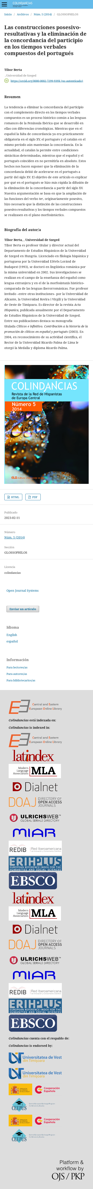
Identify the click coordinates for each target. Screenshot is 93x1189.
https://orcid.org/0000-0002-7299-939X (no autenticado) (47, 81)
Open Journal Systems (22, 590)
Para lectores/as (16, 667)
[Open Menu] (4, 4)
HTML (14, 497)
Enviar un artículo (23, 609)
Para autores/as (16, 674)
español (12, 641)
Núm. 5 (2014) (43, 14)
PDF (35, 497)
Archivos (23, 14)
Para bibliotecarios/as (20, 680)
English (11, 635)
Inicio (8, 14)
